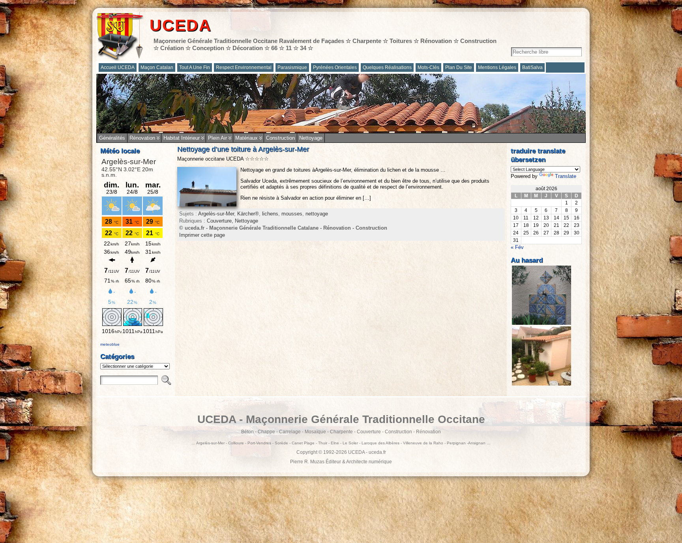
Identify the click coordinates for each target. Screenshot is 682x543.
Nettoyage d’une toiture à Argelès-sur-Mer (243, 149)
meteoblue (110, 344)
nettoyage (316, 214)
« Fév (517, 247)
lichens (270, 214)
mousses (291, 214)
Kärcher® (248, 214)
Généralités (112, 138)
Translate (565, 176)
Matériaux (246, 138)
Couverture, (221, 221)
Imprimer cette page (202, 235)
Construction (280, 138)
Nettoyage (310, 138)
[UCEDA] (341, 103)
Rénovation (142, 138)
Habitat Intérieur (181, 138)
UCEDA (181, 25)
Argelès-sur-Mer (216, 214)
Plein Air (217, 138)
